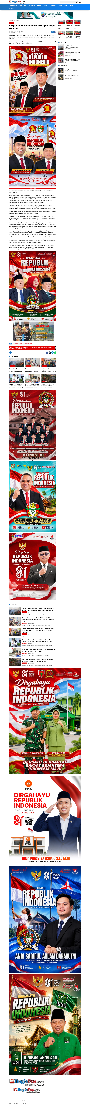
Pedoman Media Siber (20, 1101)
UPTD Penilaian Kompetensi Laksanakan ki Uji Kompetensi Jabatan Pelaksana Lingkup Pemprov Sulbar (72, 76)
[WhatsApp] (55, 352)
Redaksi (11, 1101)
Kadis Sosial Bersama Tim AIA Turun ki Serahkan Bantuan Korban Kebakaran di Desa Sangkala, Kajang (77, 27)
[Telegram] (52, 352)
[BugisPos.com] (17, 2)
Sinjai (68, 33)
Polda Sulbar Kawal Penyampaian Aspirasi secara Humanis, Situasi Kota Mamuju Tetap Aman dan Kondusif (48, 370)
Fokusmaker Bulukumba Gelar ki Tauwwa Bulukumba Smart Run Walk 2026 (69, 27)
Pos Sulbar (12, 22)
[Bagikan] (55, 32)
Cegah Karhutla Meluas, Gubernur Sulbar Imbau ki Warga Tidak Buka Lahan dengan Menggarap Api (15, 370)
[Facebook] (47, 352)
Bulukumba (69, 22)
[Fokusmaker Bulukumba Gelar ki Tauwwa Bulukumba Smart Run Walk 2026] (60, 54)
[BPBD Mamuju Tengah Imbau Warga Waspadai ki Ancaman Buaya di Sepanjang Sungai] (48, 378)
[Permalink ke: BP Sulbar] (10, 32)
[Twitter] (50, 352)
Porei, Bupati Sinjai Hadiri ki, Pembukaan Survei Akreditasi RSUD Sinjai (69, 38)
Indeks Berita (31, 1101)
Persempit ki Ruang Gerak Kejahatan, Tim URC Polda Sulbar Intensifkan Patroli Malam (71, 69)
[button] (76, 2)
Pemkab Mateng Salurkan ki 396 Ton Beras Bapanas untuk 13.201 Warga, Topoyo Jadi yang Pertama (16, 386)
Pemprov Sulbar (18, 343)
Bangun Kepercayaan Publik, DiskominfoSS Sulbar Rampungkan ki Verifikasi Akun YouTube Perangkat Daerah (32, 370)
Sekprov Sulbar (28, 343)
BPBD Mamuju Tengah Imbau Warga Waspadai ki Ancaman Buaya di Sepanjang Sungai (48, 386)
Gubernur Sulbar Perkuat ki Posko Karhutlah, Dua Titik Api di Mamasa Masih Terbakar (32, 386)
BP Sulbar (14, 31)
